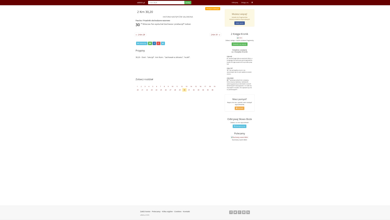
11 (177, 86)
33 (198, 90)
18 (210, 86)
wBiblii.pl (141, 2)
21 (142, 90)
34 (203, 90)
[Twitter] (235, 212)
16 (200, 86)
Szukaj (188, 2)
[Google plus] (239, 212)
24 (156, 90)
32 (194, 90)
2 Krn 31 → (215, 34)
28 (175, 90)
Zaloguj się (244, 2)
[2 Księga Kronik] (239, 38)
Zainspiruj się (240, 126)
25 (161, 90)
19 (214, 86)
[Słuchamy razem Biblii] (239, 137)
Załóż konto (239, 23)
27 (170, 90)
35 (208, 90)
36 (212, 90)
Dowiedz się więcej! (239, 44)
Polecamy (156, 212)
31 (189, 90)
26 (166, 90)
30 (184, 90)
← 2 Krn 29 (140, 34)
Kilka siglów (167, 212)
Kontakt (240, 108)
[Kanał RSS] (248, 212)
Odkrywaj (235, 2)
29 (180, 90)
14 (191, 86)
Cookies (177, 212)
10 (172, 86)
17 (205, 86)
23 (152, 90)
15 (196, 86)
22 (147, 90)
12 (182, 86)
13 (186, 86)
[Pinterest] (244, 212)
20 (138, 90)
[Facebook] (231, 212)
